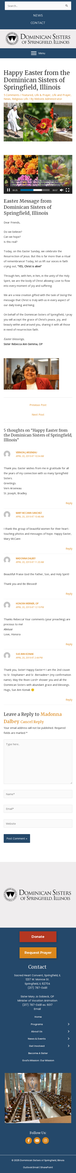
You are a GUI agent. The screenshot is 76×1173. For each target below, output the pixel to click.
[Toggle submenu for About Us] (68, 1031)
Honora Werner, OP (27, 603)
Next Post (38, 414)
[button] (38, 936)
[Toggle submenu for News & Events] (68, 1039)
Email (37, 1009)
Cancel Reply (32, 722)
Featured (27, 95)
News (7, 99)
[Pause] (8, 190)
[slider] (35, 190)
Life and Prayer (61, 95)
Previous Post (38, 405)
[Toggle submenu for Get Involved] (68, 1046)
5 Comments (11, 95)
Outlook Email (31, 1167)
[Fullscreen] (67, 190)
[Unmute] (61, 190)
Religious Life (20, 99)
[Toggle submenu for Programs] (68, 1024)
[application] (38, 174)
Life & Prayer (42, 95)
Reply (69, 503)
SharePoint (47, 1167)
